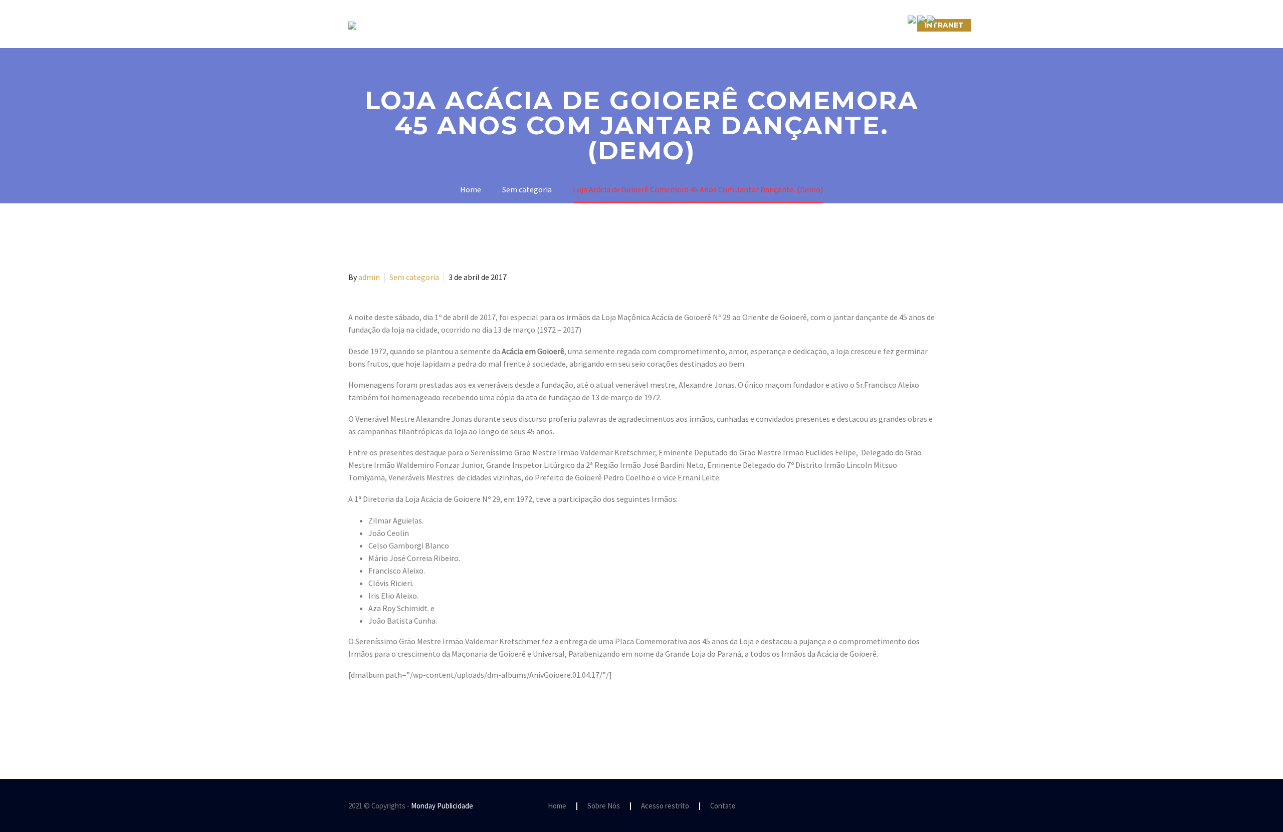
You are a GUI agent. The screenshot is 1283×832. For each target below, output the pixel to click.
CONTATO (757, 25)
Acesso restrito (665, 806)
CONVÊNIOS (884, 25)
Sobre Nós (489, 25)
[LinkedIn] (413, 715)
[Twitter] (369, 715)
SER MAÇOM (553, 25)
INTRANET (944, 25)
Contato (723, 806)
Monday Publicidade (442, 805)
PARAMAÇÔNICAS (629, 25)
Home (557, 806)
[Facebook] (355, 715)
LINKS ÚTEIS (819, 25)
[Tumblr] (398, 715)
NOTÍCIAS (700, 25)
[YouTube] (932, 806)
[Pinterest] (384, 715)
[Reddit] (427, 715)
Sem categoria (414, 277)
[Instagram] (919, 806)
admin (369, 277)
